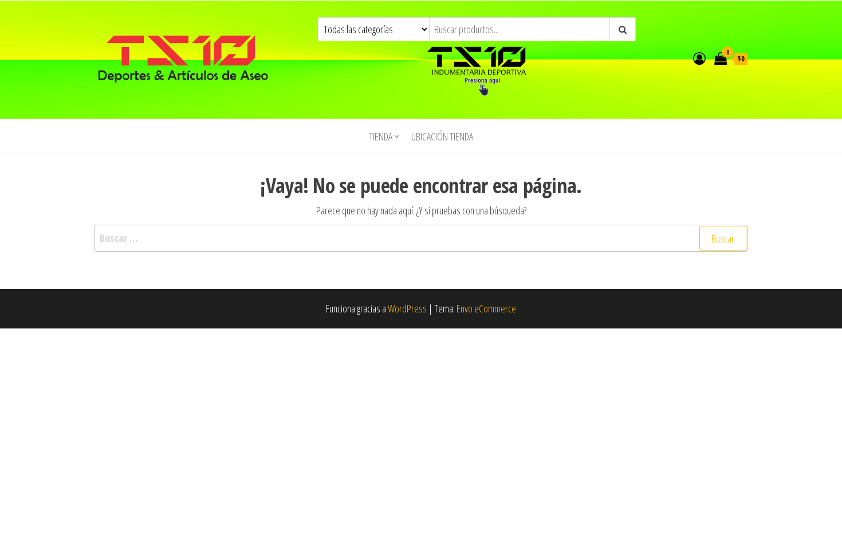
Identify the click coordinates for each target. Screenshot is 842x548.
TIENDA (380, 136)
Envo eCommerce (486, 308)
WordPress (407, 308)
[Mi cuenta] (699, 57)
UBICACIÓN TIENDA (442, 136)
